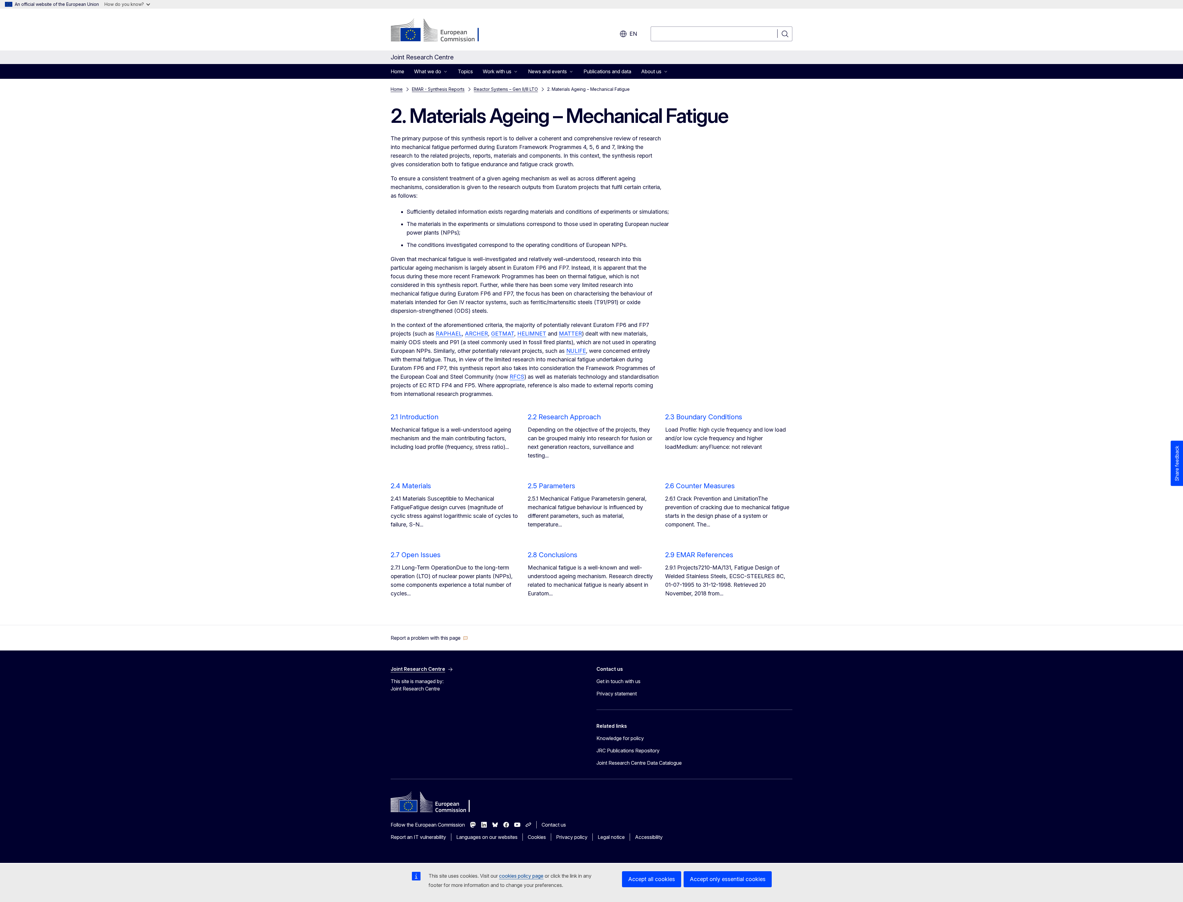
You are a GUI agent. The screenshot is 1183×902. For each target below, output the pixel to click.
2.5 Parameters (551, 486)
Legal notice (611, 837)
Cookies (537, 837)
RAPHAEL (449, 333)
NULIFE (576, 351)
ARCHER (476, 333)
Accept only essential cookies (728, 879)
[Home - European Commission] (440, 30)
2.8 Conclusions (552, 555)
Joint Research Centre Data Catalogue (639, 763)
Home (397, 71)
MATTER (570, 333)
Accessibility (649, 837)
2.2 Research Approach (564, 417)
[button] (429, 638)
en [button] (633, 33)
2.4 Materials (411, 486)
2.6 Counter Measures (700, 486)
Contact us (554, 825)
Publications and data (607, 71)
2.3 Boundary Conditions (703, 417)
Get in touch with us (618, 681)
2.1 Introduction (414, 417)
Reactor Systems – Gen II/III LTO (506, 89)
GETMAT (502, 333)
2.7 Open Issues (416, 555)
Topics (465, 71)
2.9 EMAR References (699, 555)
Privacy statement (616, 694)
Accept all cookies (651, 879)
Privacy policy (571, 837)
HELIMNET (531, 333)
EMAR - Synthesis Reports (438, 89)
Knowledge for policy (620, 738)
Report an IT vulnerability (418, 837)
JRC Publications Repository (628, 750)
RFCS (517, 376)
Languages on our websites (487, 837)
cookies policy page (521, 876)
